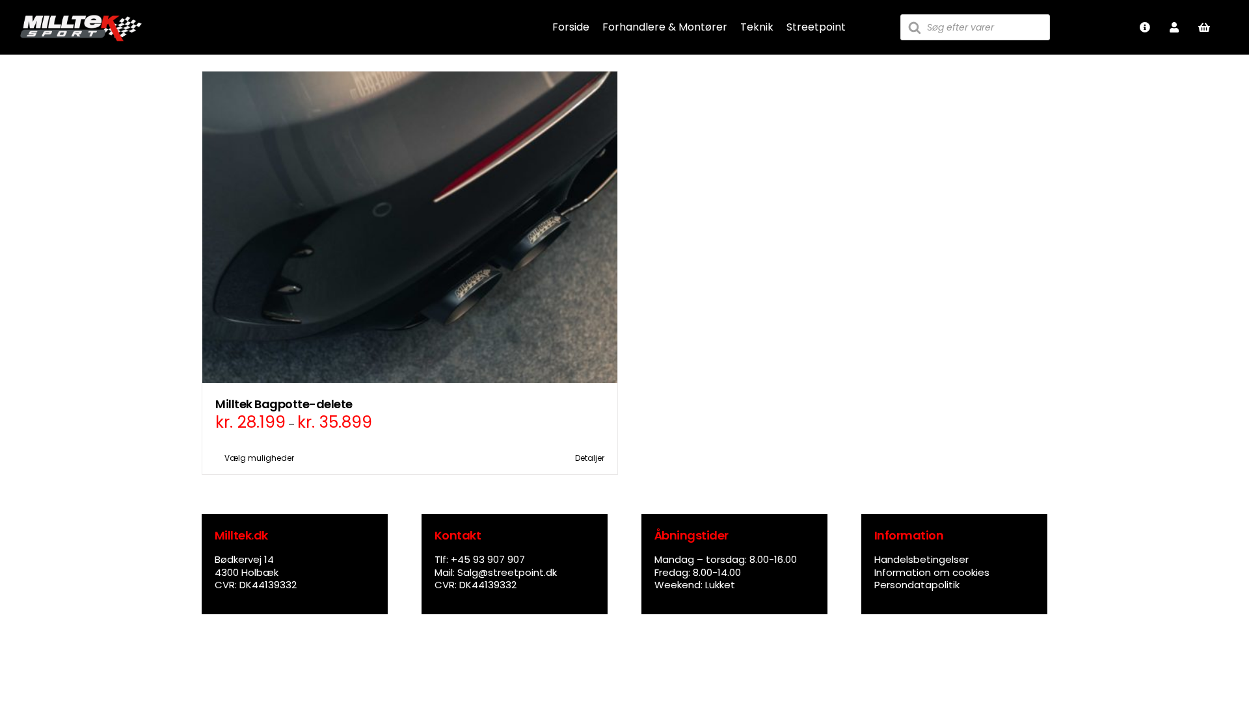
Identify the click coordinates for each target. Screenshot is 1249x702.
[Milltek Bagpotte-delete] (409, 227)
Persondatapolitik (917, 585)
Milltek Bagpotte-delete (284, 404)
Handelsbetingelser (921, 559)
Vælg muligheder (259, 457)
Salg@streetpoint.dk (507, 572)
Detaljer (589, 457)
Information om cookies (931, 572)
